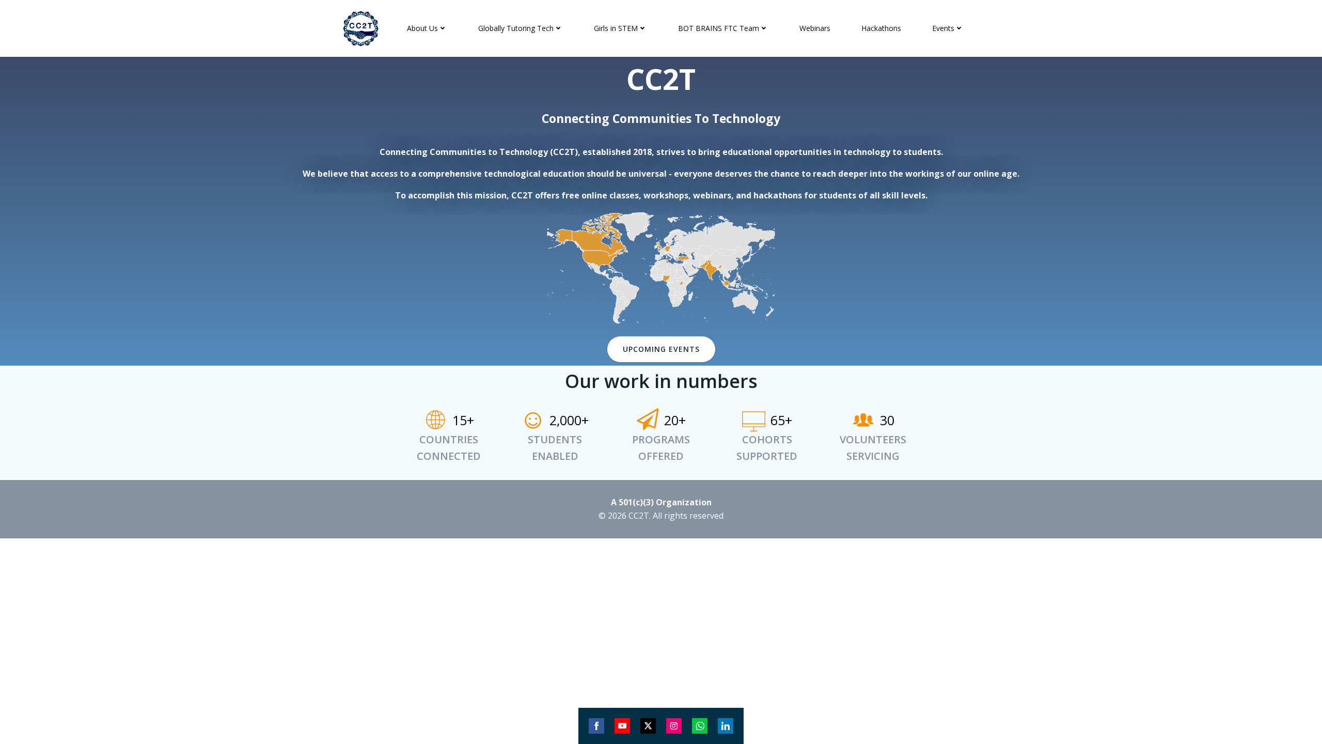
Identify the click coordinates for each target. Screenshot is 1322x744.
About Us (422, 28)
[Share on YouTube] (622, 726)
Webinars (814, 28)
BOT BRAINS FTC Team (718, 28)
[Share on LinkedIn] (725, 726)
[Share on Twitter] (648, 726)
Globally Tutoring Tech (516, 28)
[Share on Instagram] (674, 726)
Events (943, 28)
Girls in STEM (616, 28)
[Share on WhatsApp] (699, 726)
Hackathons (881, 28)
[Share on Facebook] (596, 726)
